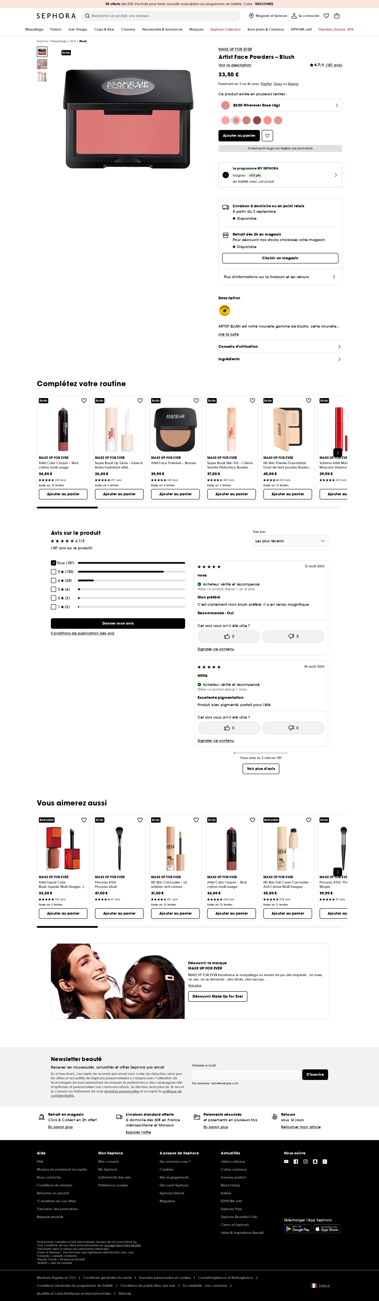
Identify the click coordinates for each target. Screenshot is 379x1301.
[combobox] (290, 541)
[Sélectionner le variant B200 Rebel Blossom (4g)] (278, 120)
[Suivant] (337, 452)
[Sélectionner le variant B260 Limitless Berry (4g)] (257, 120)
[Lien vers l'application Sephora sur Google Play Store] (297, 1228)
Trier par (259, 532)
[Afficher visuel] (42, 52)
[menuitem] (267, 16)
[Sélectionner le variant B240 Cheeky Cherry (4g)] (246, 120)
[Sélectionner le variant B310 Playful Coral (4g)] (267, 120)
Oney (278, 84)
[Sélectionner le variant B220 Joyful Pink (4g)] (225, 120)
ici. (135, 1241)
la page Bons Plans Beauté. (122, 1245)
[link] (118, 623)
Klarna (293, 84)
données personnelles (122, 1091)
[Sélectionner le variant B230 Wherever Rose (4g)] (236, 120)
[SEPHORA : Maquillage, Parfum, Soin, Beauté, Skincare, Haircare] (56, 15)
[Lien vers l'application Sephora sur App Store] (326, 1228)
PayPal (266, 84)
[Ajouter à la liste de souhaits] (84, 400)
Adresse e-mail (204, 1065)
